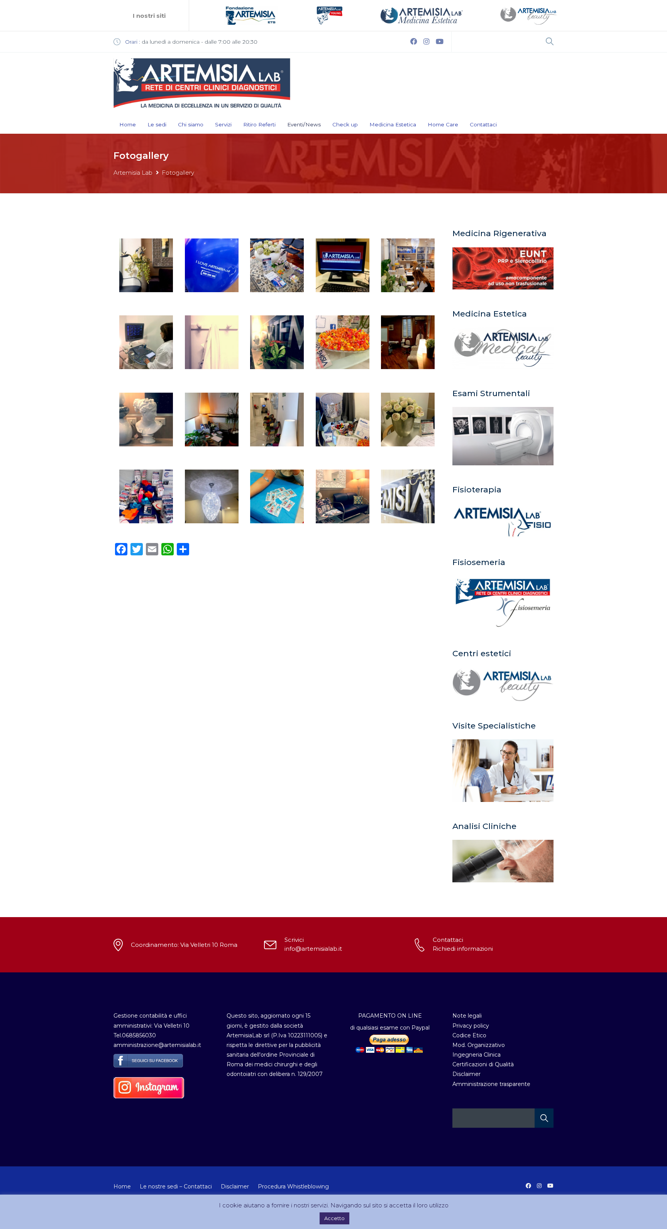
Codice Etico (469, 1035)
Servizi (223, 124)
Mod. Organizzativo (478, 1045)
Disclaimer (466, 1074)
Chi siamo (190, 124)
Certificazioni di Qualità (483, 1064)
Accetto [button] (334, 1218)
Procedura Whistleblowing (293, 1186)
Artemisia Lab (132, 172)
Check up (345, 124)
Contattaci (483, 124)
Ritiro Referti (259, 124)
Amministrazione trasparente (491, 1084)
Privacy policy (470, 1025)
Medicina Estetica (392, 124)
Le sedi (156, 124)
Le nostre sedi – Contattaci (176, 1186)
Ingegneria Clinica (476, 1054)
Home (127, 124)
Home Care (443, 124)
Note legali (467, 1015)
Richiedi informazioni (463, 948)
